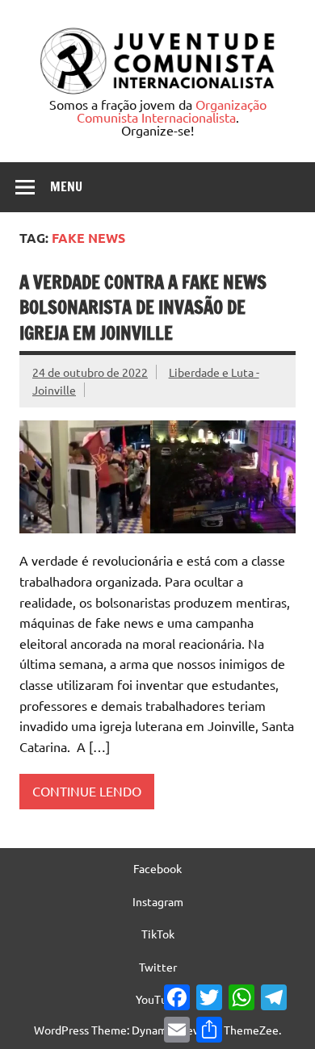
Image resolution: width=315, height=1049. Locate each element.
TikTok (157, 933)
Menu (66, 186)
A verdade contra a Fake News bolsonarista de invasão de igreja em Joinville (143, 307)
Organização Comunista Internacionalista (172, 110)
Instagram (157, 901)
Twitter (158, 966)
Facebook (157, 868)
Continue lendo (86, 791)
